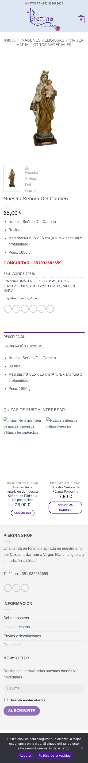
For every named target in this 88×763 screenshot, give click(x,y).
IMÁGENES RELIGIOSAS (42, 40)
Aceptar (26, 755)
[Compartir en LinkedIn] (50, 309)
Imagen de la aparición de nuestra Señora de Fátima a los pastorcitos (22, 494)
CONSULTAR (22, 512)
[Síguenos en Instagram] (16, 588)
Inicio (9, 40)
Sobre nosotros (16, 618)
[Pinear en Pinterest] (42, 309)
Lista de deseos (17, 627)
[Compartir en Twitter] (25, 309)
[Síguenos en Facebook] (8, 588)
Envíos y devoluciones (22, 636)
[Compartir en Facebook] (16, 309)
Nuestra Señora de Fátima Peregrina (65, 489)
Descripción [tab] (14, 337)
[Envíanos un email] (25, 588)
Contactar (12, 645)
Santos (23, 298)
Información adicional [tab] (23, 346)
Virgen (34, 298)
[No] (81, 749)
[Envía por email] (33, 309)
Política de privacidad (55, 755)
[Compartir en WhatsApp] (8, 309)
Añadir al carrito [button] (65, 507)
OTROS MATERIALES (52, 45)
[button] (6, 20)
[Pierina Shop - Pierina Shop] (43, 20)
